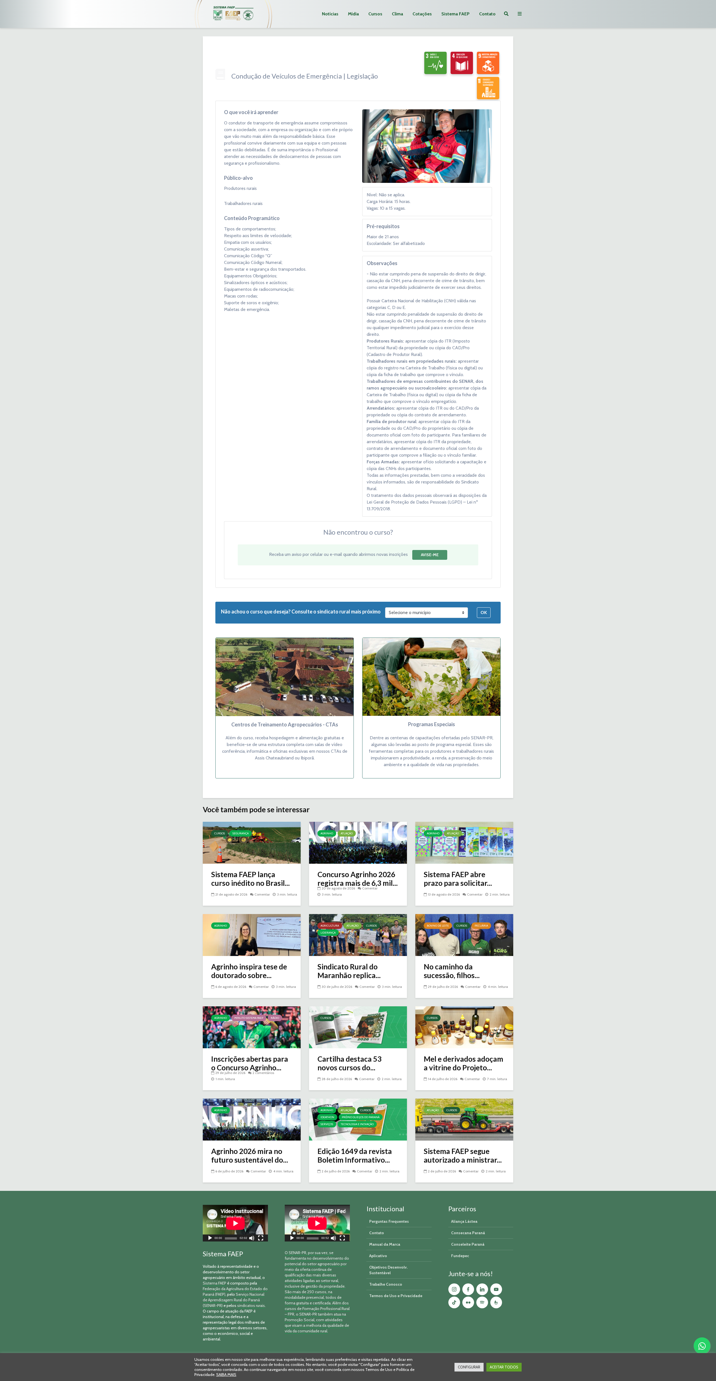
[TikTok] (454, 1302)
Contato (487, 13)
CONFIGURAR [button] (469, 1367)
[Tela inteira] (260, 1238)
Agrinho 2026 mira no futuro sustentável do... (249, 1155)
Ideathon (327, 1117)
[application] (235, 1223)
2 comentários (263, 1073)
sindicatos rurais (251, 1305)
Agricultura (330, 925)
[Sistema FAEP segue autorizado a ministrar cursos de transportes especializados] (464, 1119)
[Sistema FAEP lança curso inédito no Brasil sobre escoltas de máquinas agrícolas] (252, 842)
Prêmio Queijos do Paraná (361, 1117)
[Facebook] (468, 1289)
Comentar (262, 894)
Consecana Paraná (468, 1232)
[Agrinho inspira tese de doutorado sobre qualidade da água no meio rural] (252, 934)
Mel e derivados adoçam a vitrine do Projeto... (463, 1063)
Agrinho (327, 833)
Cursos (375, 13)
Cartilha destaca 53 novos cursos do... (349, 1063)
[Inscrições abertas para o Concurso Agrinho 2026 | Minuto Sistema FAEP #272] (252, 1027)
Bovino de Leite (438, 925)
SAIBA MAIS (226, 1374)
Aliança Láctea (464, 1221)
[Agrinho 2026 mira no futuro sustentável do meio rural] (252, 1119)
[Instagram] (454, 1289)
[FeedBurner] (496, 1302)
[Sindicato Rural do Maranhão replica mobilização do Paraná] (358, 934)
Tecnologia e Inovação (357, 1124)
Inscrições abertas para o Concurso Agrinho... (249, 1063)
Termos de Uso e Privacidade (395, 1295)
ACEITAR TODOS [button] (504, 1367)
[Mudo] (252, 1238)
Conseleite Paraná (467, 1244)
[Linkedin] (482, 1289)
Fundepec (460, 1255)
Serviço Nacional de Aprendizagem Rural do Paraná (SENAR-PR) (233, 1300)
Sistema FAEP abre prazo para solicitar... (458, 878)
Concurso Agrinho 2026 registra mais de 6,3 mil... (357, 878)
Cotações (422, 13)
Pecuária (481, 925)
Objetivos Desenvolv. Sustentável (388, 1270)
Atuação (347, 833)
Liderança (328, 932)
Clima (397, 13)
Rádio (275, 1018)
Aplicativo (378, 1255)
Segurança (240, 833)
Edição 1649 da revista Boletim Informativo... (354, 1155)
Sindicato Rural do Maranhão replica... (349, 971)
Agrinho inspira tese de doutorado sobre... (249, 971)
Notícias (330, 13)
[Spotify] (482, 1302)
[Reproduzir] (210, 1238)
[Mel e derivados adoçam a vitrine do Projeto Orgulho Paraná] (464, 1027)
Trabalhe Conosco (385, 1284)
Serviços (327, 1124)
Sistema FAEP (455, 13)
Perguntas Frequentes (389, 1221)
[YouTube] (496, 1289)
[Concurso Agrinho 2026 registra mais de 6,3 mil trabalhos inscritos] (358, 842)
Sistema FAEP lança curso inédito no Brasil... (250, 878)
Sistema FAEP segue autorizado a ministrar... (463, 1155)
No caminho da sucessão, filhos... (452, 971)
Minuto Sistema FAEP (248, 1018)
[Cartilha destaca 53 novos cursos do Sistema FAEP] (358, 1027)
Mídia (353, 13)
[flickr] (468, 1302)
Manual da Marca (384, 1244)
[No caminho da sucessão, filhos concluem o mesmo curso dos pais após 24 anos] (464, 934)
